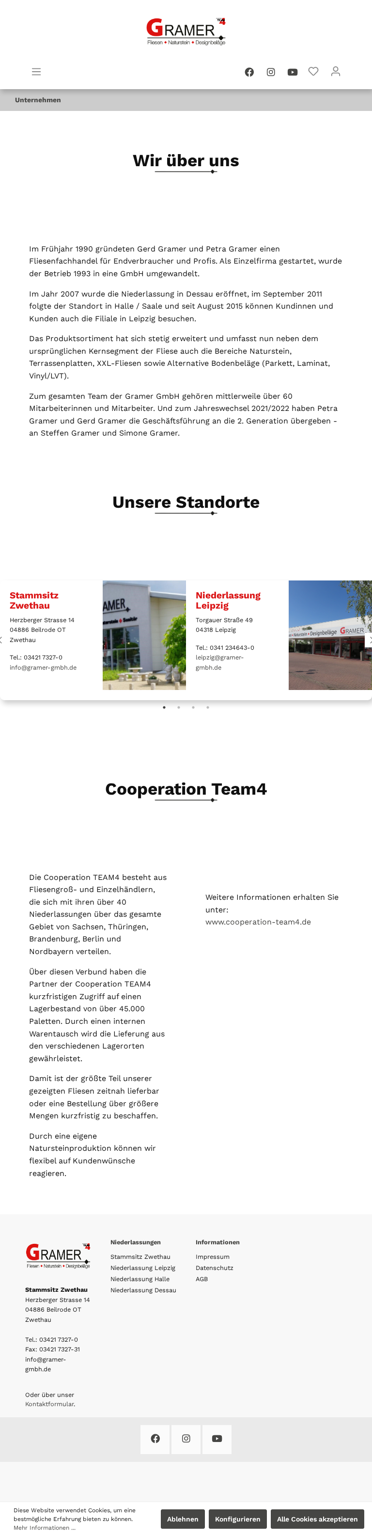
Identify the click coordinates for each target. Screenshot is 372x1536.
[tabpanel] (93, 635)
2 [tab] (179, 707)
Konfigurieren (238, 1519)
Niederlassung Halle (140, 1279)
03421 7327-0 (58, 1339)
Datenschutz (214, 1267)
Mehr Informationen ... (45, 1527)
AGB (202, 1279)
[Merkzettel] (313, 71)
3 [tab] (193, 707)
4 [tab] (208, 707)
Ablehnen (183, 1519)
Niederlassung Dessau (143, 1290)
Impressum (213, 1256)
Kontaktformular (49, 1404)
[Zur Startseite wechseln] (186, 31)
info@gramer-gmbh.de (43, 667)
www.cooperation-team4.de (258, 921)
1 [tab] (164, 707)
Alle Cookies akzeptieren (317, 1519)
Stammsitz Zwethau (140, 1256)
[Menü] (36, 72)
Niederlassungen (135, 1242)
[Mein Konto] (336, 71)
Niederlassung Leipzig (142, 1267)
